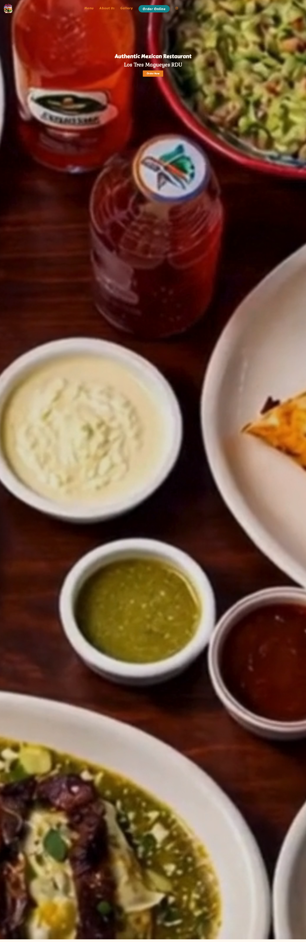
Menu (89, 8)
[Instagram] (176, 8)
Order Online (154, 9)
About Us (107, 8)
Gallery (126, 8)
